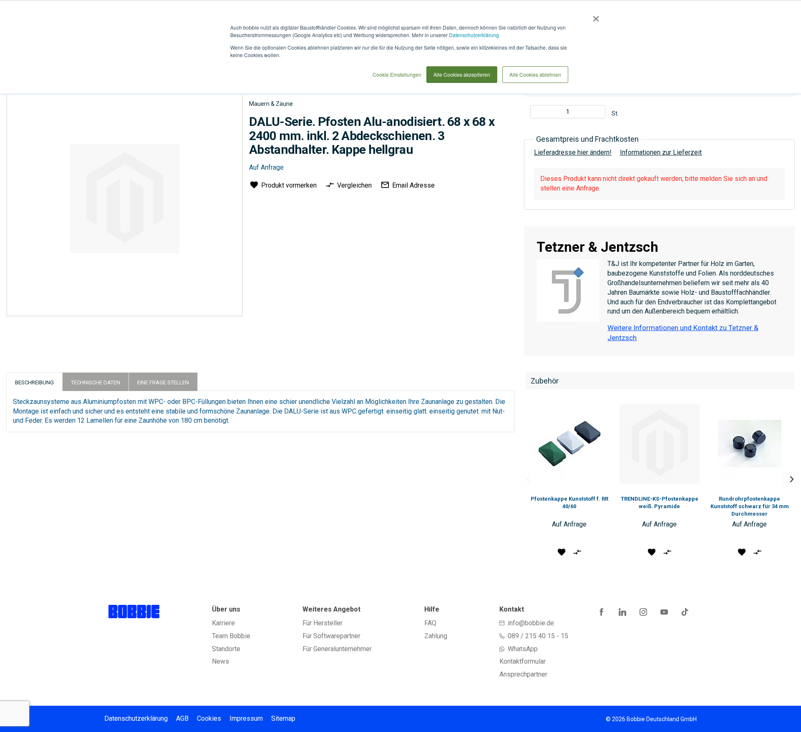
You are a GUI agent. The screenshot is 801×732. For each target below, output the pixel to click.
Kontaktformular (522, 661)
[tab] (34, 381)
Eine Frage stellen (163, 382)
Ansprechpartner (523, 674)
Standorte (226, 649)
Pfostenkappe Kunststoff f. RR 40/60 (569, 502)
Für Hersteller (322, 623)
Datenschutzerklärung (474, 34)
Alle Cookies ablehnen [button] (535, 74)
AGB (182, 718)
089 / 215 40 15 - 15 (538, 636)
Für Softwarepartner (331, 636)
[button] (561, 551)
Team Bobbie (231, 636)
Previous (529, 479)
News (220, 661)
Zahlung (435, 636)
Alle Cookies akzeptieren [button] (461, 74)
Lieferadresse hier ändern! (573, 152)
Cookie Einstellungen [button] (397, 74)
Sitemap (283, 718)
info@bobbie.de (531, 623)
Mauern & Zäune (271, 103)
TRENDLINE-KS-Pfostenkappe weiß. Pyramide (659, 502)
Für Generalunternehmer (337, 649)
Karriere (223, 623)
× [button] (594, 16)
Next (790, 479)
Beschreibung (34, 382)
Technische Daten (95, 382)
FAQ (430, 623)
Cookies (209, 718)
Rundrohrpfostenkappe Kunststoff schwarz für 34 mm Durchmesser (749, 506)
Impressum (246, 718)
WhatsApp (523, 649)
